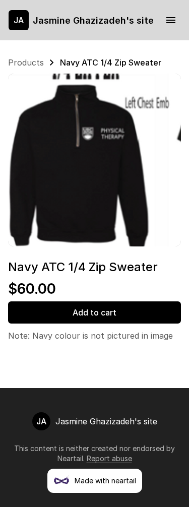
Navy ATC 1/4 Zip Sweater (110, 62)
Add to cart (94, 312)
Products (26, 62)
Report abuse (109, 458)
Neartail (70, 458)
